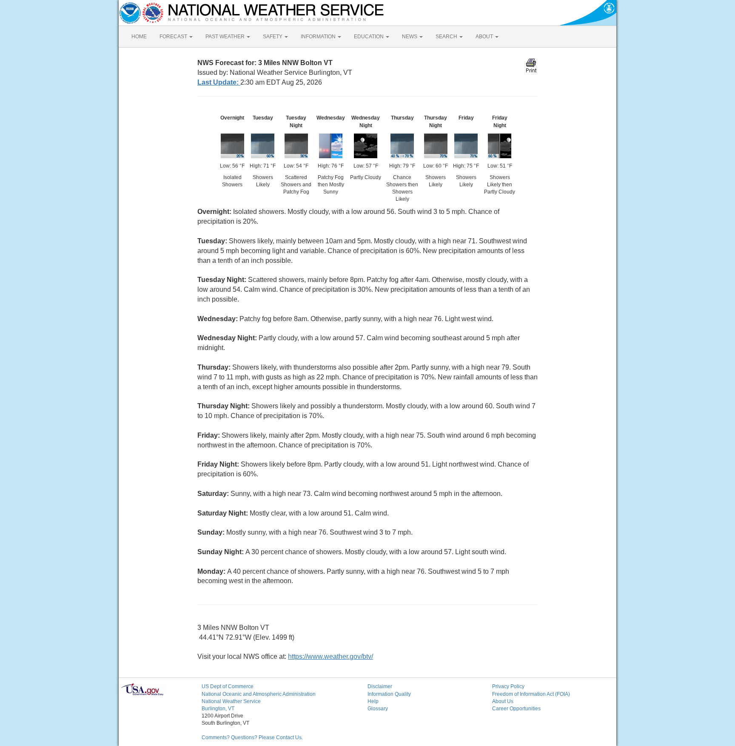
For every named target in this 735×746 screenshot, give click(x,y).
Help (373, 701)
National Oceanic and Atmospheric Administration (259, 694)
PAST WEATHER (225, 37)
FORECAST (174, 37)
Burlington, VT (218, 709)
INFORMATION (319, 37)
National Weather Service (231, 701)
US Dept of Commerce (228, 686)
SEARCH (447, 37)
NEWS (410, 37)
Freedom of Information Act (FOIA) (531, 694)
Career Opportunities (516, 709)
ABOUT (485, 37)
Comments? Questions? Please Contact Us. (252, 737)
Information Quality (389, 694)
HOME (139, 37)
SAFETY (273, 37)
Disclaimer (380, 686)
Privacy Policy (508, 686)
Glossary (378, 709)
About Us (502, 701)
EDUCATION (369, 37)
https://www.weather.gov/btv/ (330, 656)
